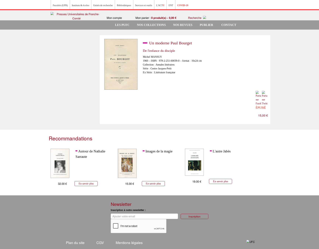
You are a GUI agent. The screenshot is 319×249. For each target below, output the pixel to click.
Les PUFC (122, 24)
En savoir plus (86, 183)
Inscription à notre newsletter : (128, 210)
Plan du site (75, 242)
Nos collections (151, 24)
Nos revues (182, 24)
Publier (206, 24)
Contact (228, 24)
